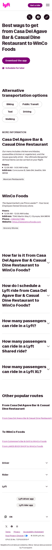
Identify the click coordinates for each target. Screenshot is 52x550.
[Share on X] (29, 17)
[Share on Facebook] (38, 17)
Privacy (17, 532)
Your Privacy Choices (14, 536)
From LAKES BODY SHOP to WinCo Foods (22, 446)
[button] (48, 5)
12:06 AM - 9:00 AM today (16, 167)
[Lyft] (6, 5)
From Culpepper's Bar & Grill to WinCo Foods (24, 441)
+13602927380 (17, 219)
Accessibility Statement (33, 532)
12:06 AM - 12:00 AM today (16, 213)
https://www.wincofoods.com (26, 221)
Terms (8, 532)
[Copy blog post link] (46, 17)
